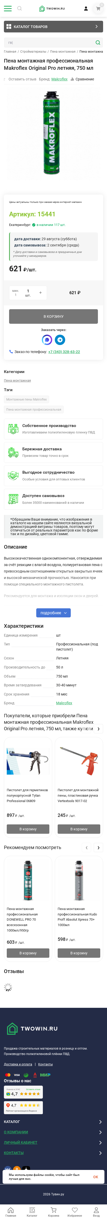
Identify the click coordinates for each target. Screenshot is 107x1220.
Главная (10, 51)
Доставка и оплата (18, 1064)
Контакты (45, 1064)
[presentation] (86, 728)
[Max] (47, 340)
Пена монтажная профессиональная (33, 409)
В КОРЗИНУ (54, 316)
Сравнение (85, 79)
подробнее (51, 612)
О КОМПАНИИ (16, 1132)
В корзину (28, 829)
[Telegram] (60, 340)
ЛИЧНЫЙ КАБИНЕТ (20, 1142)
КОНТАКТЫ (14, 1153)
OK (95, 1177)
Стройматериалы (33, 51)
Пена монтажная (63, 51)
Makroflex (64, 703)
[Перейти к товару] (53, 133)
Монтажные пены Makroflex (26, 399)
